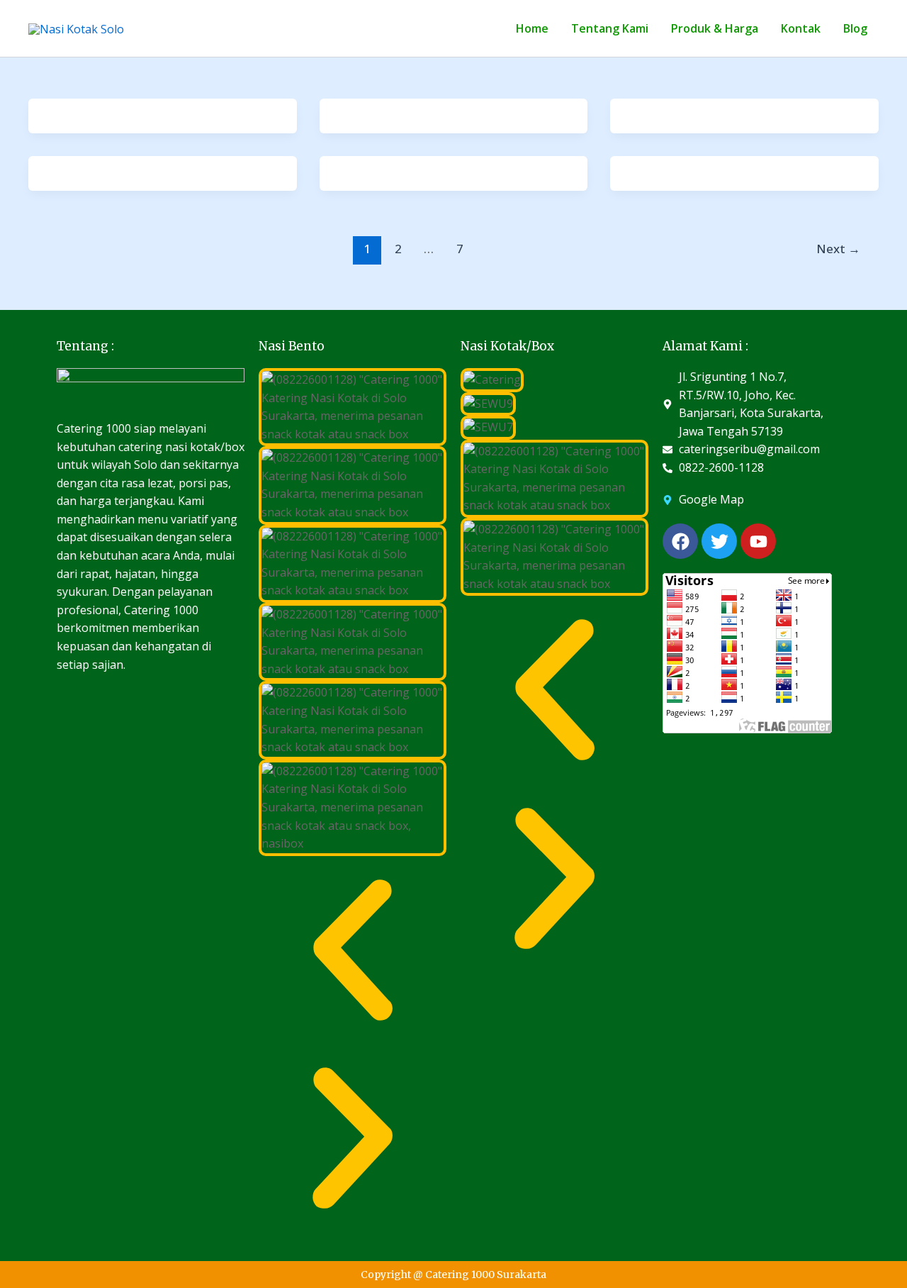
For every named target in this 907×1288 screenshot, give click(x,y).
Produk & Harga (714, 28)
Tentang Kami (609, 28)
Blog (855, 28)
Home (532, 28)
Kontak (801, 28)
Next (838, 248)
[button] (352, 950)
